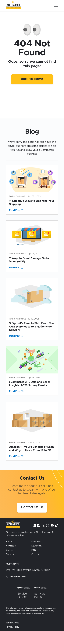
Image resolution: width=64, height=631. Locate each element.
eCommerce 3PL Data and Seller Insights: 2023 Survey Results (29, 384)
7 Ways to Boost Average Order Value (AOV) (29, 260)
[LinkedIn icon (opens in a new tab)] (34, 525)
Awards (9, 550)
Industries (36, 542)
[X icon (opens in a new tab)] (43, 525)
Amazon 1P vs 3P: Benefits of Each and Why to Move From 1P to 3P (31, 449)
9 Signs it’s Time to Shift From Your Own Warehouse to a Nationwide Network (32, 326)
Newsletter (11, 546)
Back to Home (32, 79)
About (9, 542)
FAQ (33, 550)
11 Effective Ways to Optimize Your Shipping (31, 203)
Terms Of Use (12, 623)
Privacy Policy (12, 627)
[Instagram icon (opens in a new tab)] (47, 525)
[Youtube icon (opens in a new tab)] (52, 525)
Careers (35, 554)
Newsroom (36, 546)
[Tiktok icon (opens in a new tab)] (56, 525)
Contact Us (30, 507)
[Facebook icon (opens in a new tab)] (38, 525)
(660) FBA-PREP (18, 577)
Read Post (14, 210)
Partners (10, 554)
